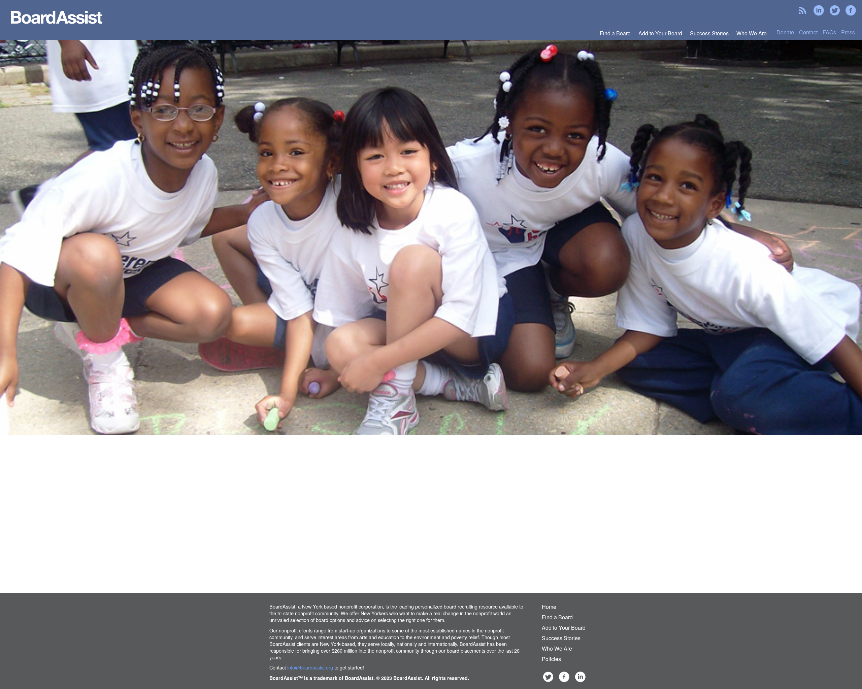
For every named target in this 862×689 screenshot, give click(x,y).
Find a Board (615, 33)
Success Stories (709, 33)
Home (549, 607)
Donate (785, 32)
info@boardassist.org (310, 667)
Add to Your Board (660, 33)
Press (848, 32)
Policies (551, 659)
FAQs (829, 32)
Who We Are (751, 33)
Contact (808, 32)
